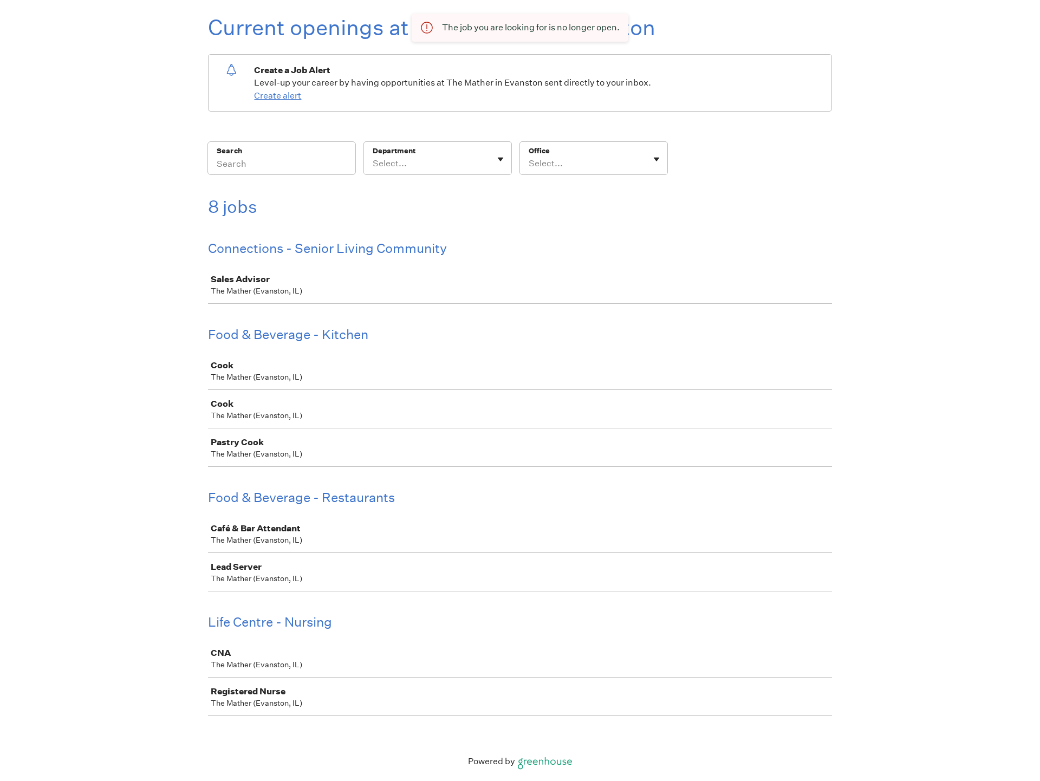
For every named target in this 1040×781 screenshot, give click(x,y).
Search (229, 150)
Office (539, 150)
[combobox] (373, 164)
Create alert (277, 95)
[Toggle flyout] (500, 159)
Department (394, 150)
